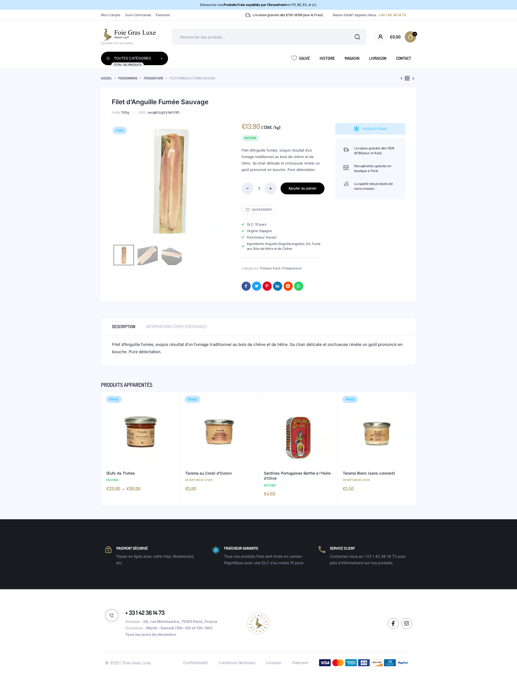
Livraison (377, 58)
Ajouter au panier (302, 188)
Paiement (163, 15)
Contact (403, 58)
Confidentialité (195, 662)
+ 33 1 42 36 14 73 (145, 612)
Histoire (327, 58)
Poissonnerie (128, 78)
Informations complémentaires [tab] (176, 326)
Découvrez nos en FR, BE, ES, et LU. (258, 5)
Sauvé (304, 58)
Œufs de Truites (120, 473)
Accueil (106, 78)
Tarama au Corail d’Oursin (208, 473)
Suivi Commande (138, 15)
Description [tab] (123, 326)
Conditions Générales (237, 662)
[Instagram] (406, 623)
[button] (258, 209)
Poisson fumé (153, 78)
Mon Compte (110, 15)
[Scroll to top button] (505, 665)
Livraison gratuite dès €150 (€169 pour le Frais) (288, 15)
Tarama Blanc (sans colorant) (369, 473)
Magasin (352, 58)
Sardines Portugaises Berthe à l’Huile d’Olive (297, 476)
